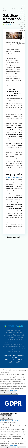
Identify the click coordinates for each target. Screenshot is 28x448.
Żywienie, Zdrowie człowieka (22, 16)
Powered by (10, 420)
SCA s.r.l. (22, 40)
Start (23, 6)
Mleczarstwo (21, 12)
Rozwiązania (21, 10)
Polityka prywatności (9, 359)
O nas (23, 8)
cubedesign (16, 362)
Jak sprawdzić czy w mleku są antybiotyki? (14, 305)
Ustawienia (13, 392)
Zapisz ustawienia (21, 447)
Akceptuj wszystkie (5, 392)
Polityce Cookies (13, 390)
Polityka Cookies (19, 359)
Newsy (23, 34)
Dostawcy (22, 36)
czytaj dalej (14, 263)
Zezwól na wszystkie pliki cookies (8, 447)
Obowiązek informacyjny (14, 361)
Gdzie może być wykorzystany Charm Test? (14, 258)
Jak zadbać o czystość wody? (14, 281)
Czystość (22, 26)
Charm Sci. (22, 38)
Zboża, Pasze (21, 24)
